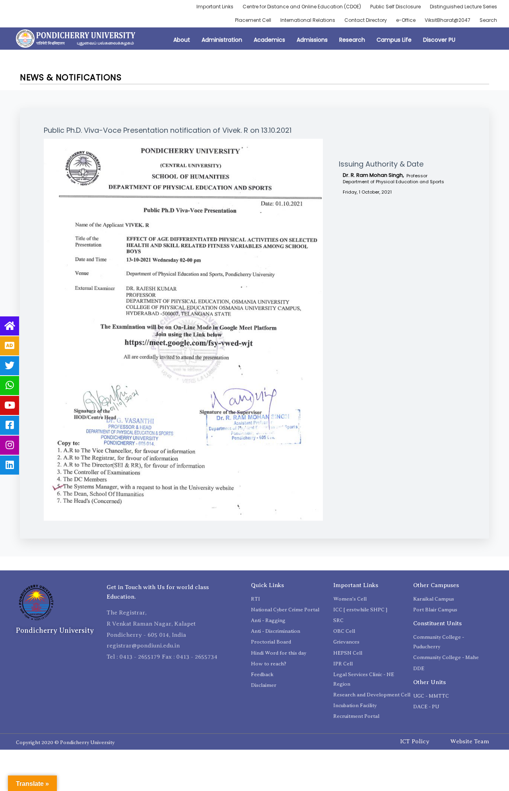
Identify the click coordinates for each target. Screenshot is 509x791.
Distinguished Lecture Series (463, 6)
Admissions (312, 40)
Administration (222, 40)
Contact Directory (365, 20)
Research (352, 40)
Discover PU (439, 40)
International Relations (307, 20)
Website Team (469, 741)
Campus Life (394, 40)
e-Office (406, 20)
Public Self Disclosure (395, 6)
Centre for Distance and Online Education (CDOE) (302, 6)
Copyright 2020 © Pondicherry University (65, 742)
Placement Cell (253, 20)
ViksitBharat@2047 (447, 20)
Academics (269, 40)
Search (488, 20)
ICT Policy (414, 741)
